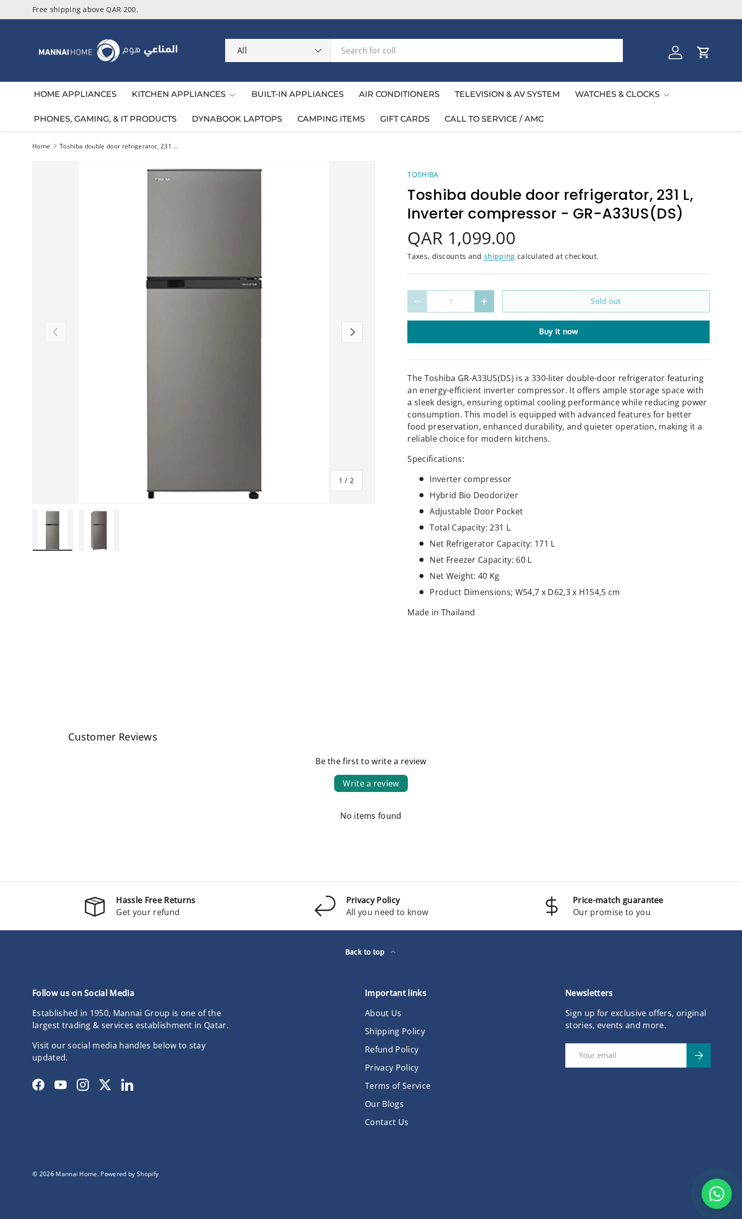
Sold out (606, 301)
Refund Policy (391, 1049)
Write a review (371, 783)
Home (41, 146)
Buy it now (558, 331)
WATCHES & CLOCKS (617, 94)
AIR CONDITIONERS (399, 94)
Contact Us (386, 1122)
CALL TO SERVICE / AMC (494, 119)
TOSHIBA (422, 174)
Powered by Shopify (129, 1174)
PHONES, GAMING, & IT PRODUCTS (105, 119)
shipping (499, 256)
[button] (704, 52)
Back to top (366, 952)
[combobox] (424, 50)
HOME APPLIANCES (75, 94)
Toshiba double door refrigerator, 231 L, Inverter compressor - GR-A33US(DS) (120, 146)
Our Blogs (384, 1103)
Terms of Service (398, 1085)
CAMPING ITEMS (331, 119)
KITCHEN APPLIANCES (179, 94)
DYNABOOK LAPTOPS (237, 119)
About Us (383, 1013)
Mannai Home (76, 1174)
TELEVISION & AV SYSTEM (507, 94)
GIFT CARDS (405, 119)
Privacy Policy (391, 1067)
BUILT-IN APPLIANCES (297, 94)
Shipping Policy (395, 1031)
